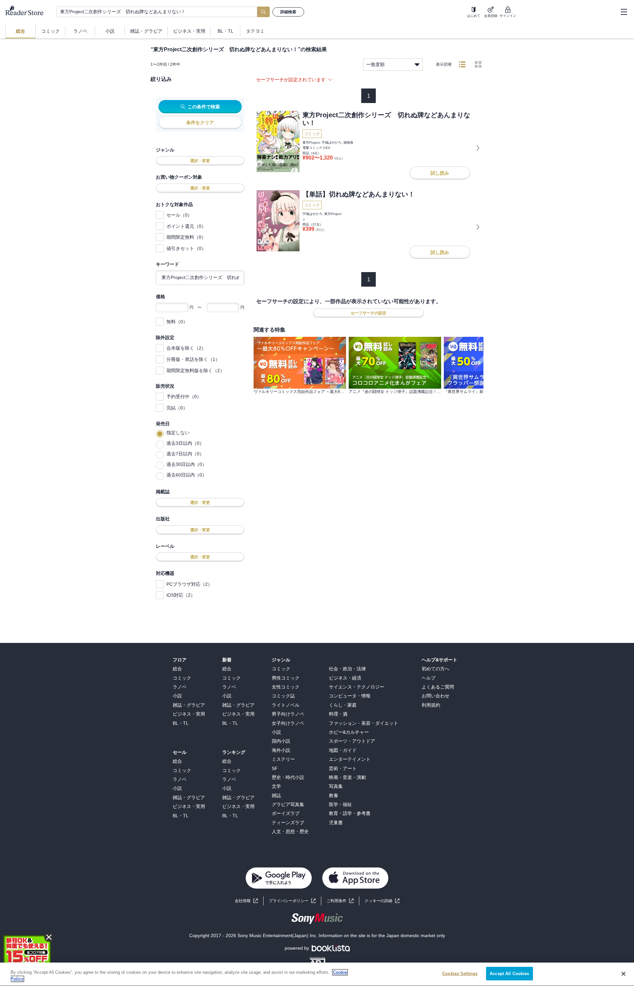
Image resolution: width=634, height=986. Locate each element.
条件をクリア (200, 122)
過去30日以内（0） (186, 464)
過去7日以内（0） (185, 453)
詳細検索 (288, 12)
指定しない (178, 432)
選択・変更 (200, 160)
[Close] (623, 974)
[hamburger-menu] (623, 11)
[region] (317, 974)
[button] (382, 901)
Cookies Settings (459, 973)
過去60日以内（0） (186, 474)
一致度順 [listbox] (375, 64)
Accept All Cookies (509, 973)
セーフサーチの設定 (368, 313)
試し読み (440, 173)
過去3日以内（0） (185, 443)
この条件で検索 (204, 106)
